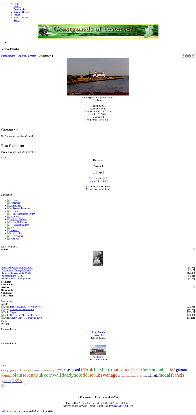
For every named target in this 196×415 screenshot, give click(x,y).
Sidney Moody (98, 332)
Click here (93, 181)
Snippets (14, 312)
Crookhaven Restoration (22, 309)
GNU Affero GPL (121, 406)
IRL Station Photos (27, 56)
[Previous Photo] (186, 56)
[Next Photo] (189, 56)
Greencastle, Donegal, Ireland (16, 270)
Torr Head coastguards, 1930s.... (17, 273)
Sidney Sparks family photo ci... (17, 278)
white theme (7, 411)
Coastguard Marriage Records (24, 315)
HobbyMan (22, 411)
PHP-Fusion (84, 403)
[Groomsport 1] (98, 94)
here (107, 189)
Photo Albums (8, 56)
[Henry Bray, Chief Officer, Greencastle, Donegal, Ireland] (98, 265)
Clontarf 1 (98, 356)
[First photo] (183, 56)
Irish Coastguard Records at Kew (26, 306)
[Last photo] (193, 56)
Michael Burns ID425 (12, 276)
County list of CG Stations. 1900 (26, 317)
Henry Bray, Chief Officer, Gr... (17, 267)
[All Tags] (2, 385)
